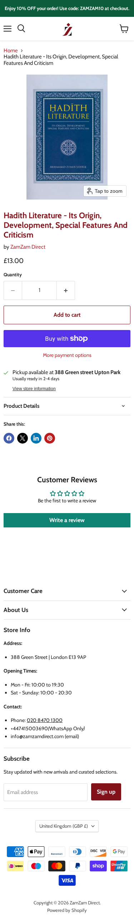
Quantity (13, 274)
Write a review (67, 520)
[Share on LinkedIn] (36, 438)
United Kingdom (63, 826)
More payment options (67, 355)
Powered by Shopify (67, 910)
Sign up (106, 791)
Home (11, 51)
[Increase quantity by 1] (66, 290)
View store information (34, 388)
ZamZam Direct (27, 247)
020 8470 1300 (45, 720)
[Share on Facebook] (9, 438)
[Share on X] (22, 438)
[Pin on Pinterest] (49, 438)
